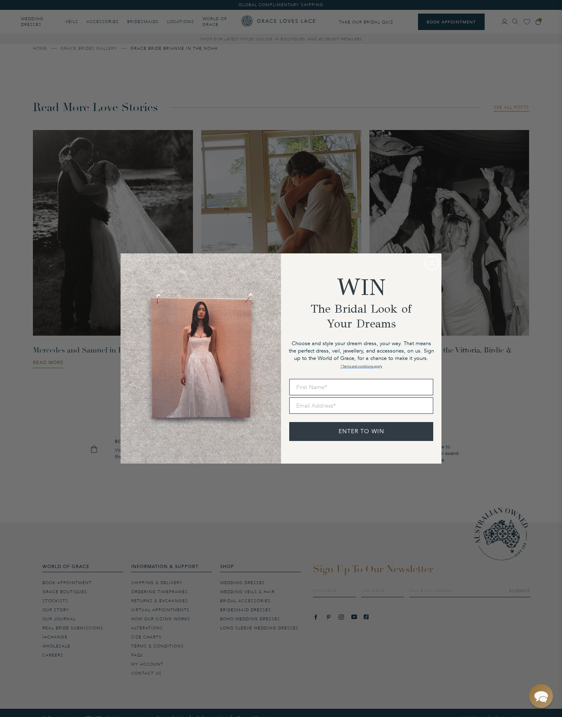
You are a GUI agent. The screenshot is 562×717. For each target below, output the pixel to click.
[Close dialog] (432, 263)
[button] (541, 696)
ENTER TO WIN (361, 431)
